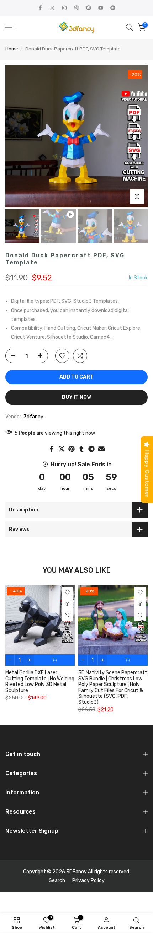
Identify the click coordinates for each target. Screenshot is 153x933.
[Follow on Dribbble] (76, 8)
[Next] (137, 136)
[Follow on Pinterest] (88, 8)
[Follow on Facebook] (40, 8)
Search (57, 881)
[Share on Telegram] (91, 449)
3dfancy (33, 417)
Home (11, 49)
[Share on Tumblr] (81, 449)
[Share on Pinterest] (71, 449)
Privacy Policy (88, 881)
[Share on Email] (101, 449)
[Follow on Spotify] (112, 8)
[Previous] (16, 136)
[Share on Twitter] (61, 449)
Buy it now (76, 397)
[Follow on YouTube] (100, 8)
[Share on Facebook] (51, 449)
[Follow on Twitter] (52, 8)
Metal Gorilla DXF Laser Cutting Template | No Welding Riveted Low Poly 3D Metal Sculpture (39, 681)
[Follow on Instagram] (64, 8)
